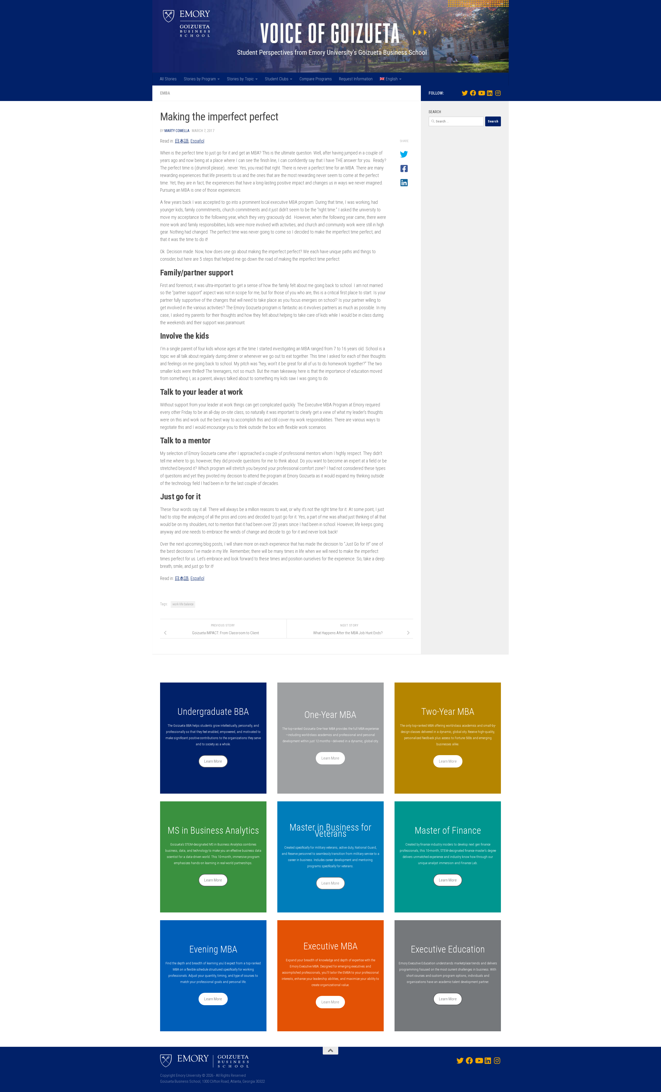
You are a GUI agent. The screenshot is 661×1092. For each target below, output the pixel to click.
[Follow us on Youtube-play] (481, 93)
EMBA (165, 93)
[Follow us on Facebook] (473, 93)
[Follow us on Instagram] (498, 93)
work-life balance (182, 604)
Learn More (213, 761)
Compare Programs (316, 78)
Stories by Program (200, 78)
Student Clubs (276, 78)
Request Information (356, 78)
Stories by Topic (240, 78)
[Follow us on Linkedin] (489, 93)
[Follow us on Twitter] (465, 93)
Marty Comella (177, 131)
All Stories (168, 78)
